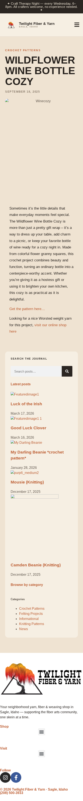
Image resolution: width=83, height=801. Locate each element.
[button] (41, 731)
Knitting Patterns (31, 624)
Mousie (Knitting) (27, 482)
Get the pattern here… (27, 309)
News (23, 629)
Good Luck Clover (28, 428)
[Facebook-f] (16, 777)
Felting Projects (31, 613)
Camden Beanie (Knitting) (36, 565)
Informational (29, 619)
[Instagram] (5, 777)
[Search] (67, 371)
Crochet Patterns (23, 50)
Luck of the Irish (26, 404)
